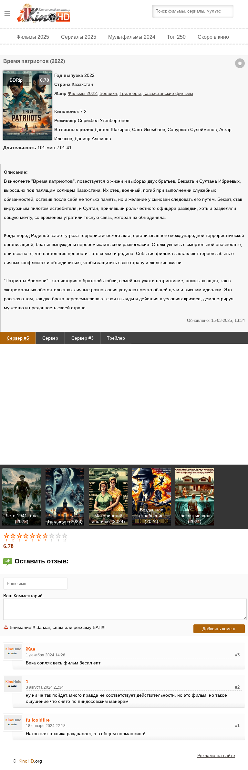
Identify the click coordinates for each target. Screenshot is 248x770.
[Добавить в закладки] (240, 63)
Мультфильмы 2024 (131, 37)
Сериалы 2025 (78, 37)
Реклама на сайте (216, 755)
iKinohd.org (52, 13)
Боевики (108, 93)
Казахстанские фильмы (168, 93)
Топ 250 (176, 37)
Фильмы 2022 (82, 93)
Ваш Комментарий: (23, 595)
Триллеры (130, 93)
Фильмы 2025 (32, 37)
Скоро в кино (213, 37)
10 (65, 536)
